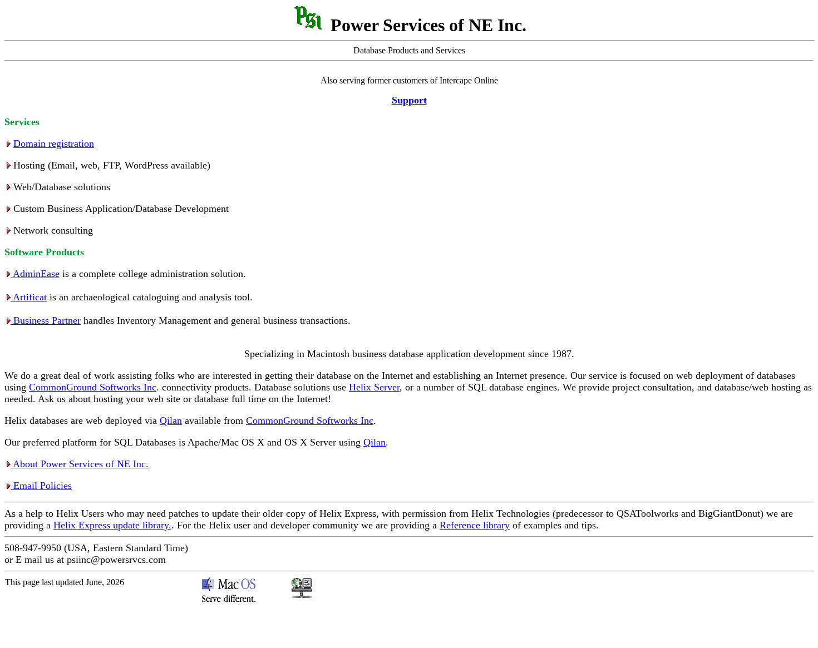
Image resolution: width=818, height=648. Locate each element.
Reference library (475, 525)
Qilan (171, 420)
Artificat (29, 297)
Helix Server (374, 387)
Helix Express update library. (112, 525)
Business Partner (46, 320)
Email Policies (41, 485)
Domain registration (53, 143)
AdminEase (35, 273)
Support (409, 100)
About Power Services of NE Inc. (80, 463)
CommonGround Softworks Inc (92, 387)
